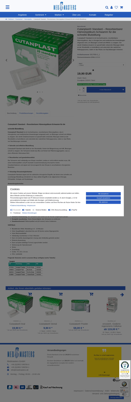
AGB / (107, 391)
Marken (58, 15)
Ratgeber (109, 15)
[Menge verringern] (83, 91)
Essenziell (17, 210)
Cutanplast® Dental (48, 324)
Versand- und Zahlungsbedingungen (107, 394)
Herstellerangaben (42, 113)
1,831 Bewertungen (104, 375)
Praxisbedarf (19, 19)
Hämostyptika (28, 19)
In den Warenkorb (105, 89)
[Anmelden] (111, 7)
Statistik (28, 210)
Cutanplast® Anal (17, 324)
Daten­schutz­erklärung (18, 205)
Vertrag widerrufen (116, 397)
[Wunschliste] (116, 7)
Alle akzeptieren (103, 194)
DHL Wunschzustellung (59, 210)
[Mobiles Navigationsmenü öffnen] (7, 7)
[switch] (124, 394)
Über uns (76, 15)
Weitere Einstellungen (29, 213)
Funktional (17, 213)
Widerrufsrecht (117, 391)
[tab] (12, 113)
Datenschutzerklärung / (94, 391)
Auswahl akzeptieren (103, 198)
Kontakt (92, 15)
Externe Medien (41, 210)
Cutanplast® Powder (78, 324)
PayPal (74, 210)
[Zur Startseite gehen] (6, 19)
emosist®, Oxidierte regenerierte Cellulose (111, 325)
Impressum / (79, 391)
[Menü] (127, 382)
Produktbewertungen (26, 113)
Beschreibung (11, 113)
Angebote (22, 15)
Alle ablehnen (103, 202)
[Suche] (106, 7)
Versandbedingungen (57, 350)
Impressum (32, 205)
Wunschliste (82, 95)
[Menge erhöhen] (83, 88)
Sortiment (39, 15)
